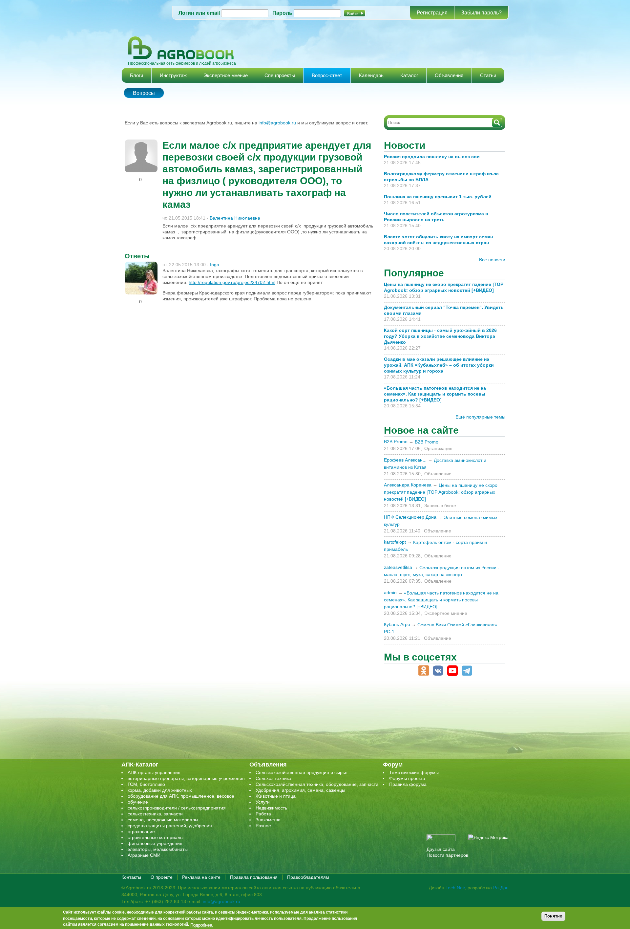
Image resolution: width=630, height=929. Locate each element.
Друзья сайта (441, 849)
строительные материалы (155, 837)
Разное (263, 825)
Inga (214, 264)
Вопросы (144, 93)
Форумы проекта (407, 778)
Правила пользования (254, 877)
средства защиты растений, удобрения (170, 825)
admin (390, 592)
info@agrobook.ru (277, 122)
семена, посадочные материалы (163, 819)
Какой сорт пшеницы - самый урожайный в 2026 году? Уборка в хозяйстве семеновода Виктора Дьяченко (440, 336)
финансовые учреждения (155, 843)
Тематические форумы (414, 772)
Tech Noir (455, 887)
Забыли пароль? (481, 12)
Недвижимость (271, 807)
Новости (404, 145)
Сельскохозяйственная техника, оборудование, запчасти (317, 784)
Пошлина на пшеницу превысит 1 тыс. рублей (440, 196)
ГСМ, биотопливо (146, 784)
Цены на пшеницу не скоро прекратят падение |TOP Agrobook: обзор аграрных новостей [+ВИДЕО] (440, 492)
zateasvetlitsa (398, 567)
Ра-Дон (501, 887)
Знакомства (268, 819)
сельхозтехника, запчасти (155, 813)
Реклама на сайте (201, 877)
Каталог (409, 75)
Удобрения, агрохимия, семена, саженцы (300, 790)
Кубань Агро (397, 624)
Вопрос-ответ (327, 75)
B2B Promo (396, 441)
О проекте (162, 877)
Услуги (263, 802)
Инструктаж (173, 75)
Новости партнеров (447, 855)
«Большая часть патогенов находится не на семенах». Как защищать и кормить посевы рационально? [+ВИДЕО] (435, 393)
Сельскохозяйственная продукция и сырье (301, 772)
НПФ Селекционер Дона (410, 517)
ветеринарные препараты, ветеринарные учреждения (186, 778)
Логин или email (199, 13)
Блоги (136, 75)
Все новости (492, 259)
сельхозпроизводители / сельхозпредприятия (177, 807)
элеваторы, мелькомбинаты (158, 849)
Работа (263, 813)
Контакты (131, 877)
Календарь (371, 75)
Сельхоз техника (273, 778)
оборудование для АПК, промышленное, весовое (181, 796)
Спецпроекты (279, 75)
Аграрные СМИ (144, 855)
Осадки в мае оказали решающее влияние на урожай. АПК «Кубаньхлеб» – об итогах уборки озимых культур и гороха (439, 365)
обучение (138, 802)
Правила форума (408, 784)
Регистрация (432, 12)
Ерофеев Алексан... (405, 460)
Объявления (449, 75)
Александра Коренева (407, 484)
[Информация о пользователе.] (141, 142)
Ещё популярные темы (480, 417)
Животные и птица (276, 796)
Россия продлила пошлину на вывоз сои (432, 156)
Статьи (488, 75)
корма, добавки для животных (160, 790)
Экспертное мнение (225, 75)
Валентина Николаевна (235, 218)
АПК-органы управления (154, 772)
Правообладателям (308, 877)
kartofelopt (395, 542)
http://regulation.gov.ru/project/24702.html (232, 282)
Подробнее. (201, 925)
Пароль (282, 13)
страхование (141, 831)
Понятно (553, 916)
